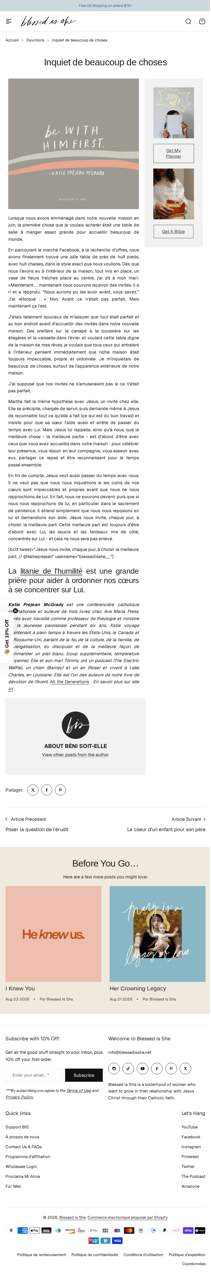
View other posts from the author (75, 755)
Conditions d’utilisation (143, 1254)
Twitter (188, 1166)
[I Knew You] (53, 934)
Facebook (191, 1136)
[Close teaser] (15, 610)
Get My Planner (173, 153)
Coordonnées (194, 1263)
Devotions (35, 40)
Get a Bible (173, 231)
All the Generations (69, 682)
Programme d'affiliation (27, 1156)
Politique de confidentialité (94, 1254)
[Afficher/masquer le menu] (9, 21)
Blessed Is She (72, 1217)
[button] (7, 637)
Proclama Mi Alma (22, 1176)
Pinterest (190, 1156)
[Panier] (202, 21)
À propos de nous (22, 1136)
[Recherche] (188, 21)
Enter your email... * (30, 1075)
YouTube (190, 1127)
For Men (13, 1186)
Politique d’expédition (187, 1254)
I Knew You (20, 988)
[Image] (173, 112)
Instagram (191, 1146)
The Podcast (194, 1176)
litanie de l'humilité (51, 571)
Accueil (12, 40)
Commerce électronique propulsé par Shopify (128, 1217)
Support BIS (17, 1127)
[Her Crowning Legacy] (158, 934)
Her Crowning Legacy (138, 988)
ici (10, 689)
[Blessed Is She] (48, 21)
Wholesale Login (21, 1166)
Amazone (190, 1186)
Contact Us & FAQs (23, 1146)
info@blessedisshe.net (129, 1052)
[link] (32, 789)
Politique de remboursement (41, 1254)
